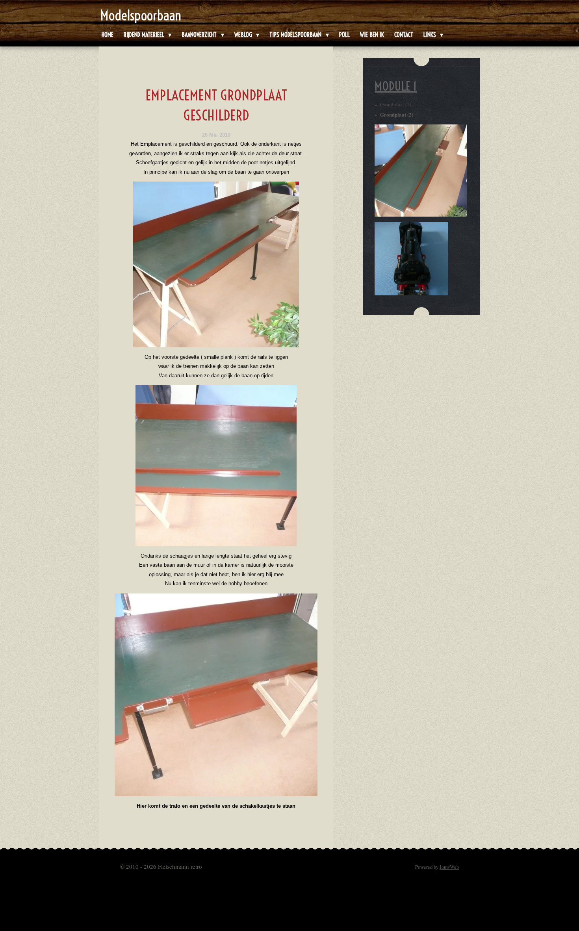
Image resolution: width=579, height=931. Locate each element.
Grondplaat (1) (395, 104)
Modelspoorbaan (140, 15)
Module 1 (396, 86)
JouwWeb (449, 867)
